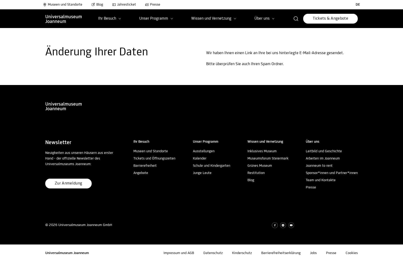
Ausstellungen (204, 151)
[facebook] (275, 225)
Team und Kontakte (321, 180)
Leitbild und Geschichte (324, 151)
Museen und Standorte (65, 5)
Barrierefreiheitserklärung (281, 253)
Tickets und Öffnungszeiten (154, 158)
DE (358, 5)
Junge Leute (202, 173)
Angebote (140, 173)
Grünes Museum (259, 166)
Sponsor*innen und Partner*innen (332, 173)
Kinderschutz (242, 253)
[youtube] (291, 225)
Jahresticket (126, 5)
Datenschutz (213, 253)
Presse (155, 5)
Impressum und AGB (178, 253)
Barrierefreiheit (145, 166)
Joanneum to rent (319, 166)
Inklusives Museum (262, 151)
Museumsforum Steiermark (267, 158)
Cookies (352, 253)
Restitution (256, 173)
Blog (99, 5)
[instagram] (283, 225)
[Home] (63, 18)
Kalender (199, 158)
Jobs (313, 253)
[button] (296, 18)
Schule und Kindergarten (211, 166)
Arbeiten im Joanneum (323, 158)
